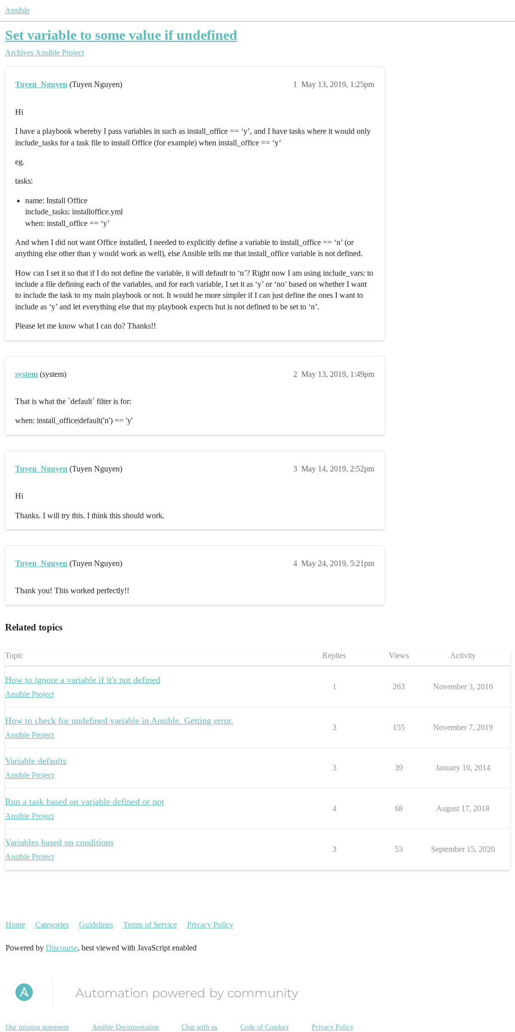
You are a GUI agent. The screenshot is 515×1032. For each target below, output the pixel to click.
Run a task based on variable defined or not (84, 802)
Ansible (17, 10)
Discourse (61, 947)
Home (15, 924)
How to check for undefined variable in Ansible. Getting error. (119, 721)
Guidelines (96, 924)
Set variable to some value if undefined (121, 35)
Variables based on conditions (59, 842)
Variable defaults (35, 761)
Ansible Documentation (125, 1027)
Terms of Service (150, 924)
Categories (52, 924)
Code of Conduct (264, 1027)
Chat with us (199, 1027)
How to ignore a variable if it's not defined (82, 680)
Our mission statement (37, 1027)
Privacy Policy (210, 924)
